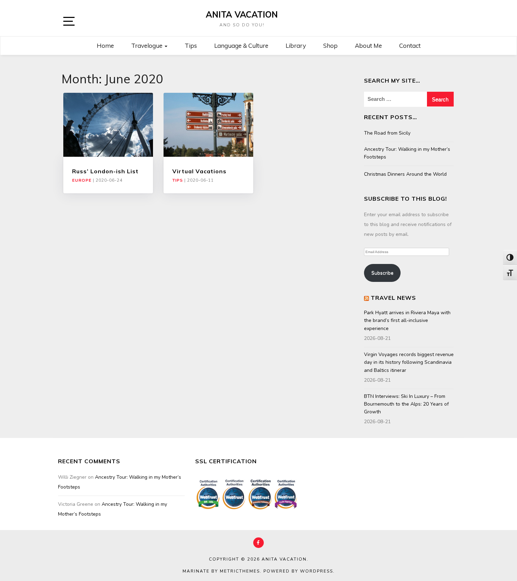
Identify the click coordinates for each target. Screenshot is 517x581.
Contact (410, 45)
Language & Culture (241, 45)
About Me (368, 45)
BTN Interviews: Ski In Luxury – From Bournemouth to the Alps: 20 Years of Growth (406, 404)
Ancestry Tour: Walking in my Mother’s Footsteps (407, 153)
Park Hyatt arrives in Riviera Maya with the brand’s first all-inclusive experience (407, 320)
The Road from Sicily (387, 133)
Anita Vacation (242, 14)
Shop (330, 45)
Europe (81, 180)
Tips (191, 45)
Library (296, 45)
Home (105, 45)
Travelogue (147, 45)
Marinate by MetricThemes (221, 571)
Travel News (393, 297)
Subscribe (382, 273)
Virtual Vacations (199, 171)
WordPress (316, 571)
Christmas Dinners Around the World (405, 174)
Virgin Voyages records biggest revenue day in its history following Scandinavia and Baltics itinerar (409, 362)
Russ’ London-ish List (105, 171)
